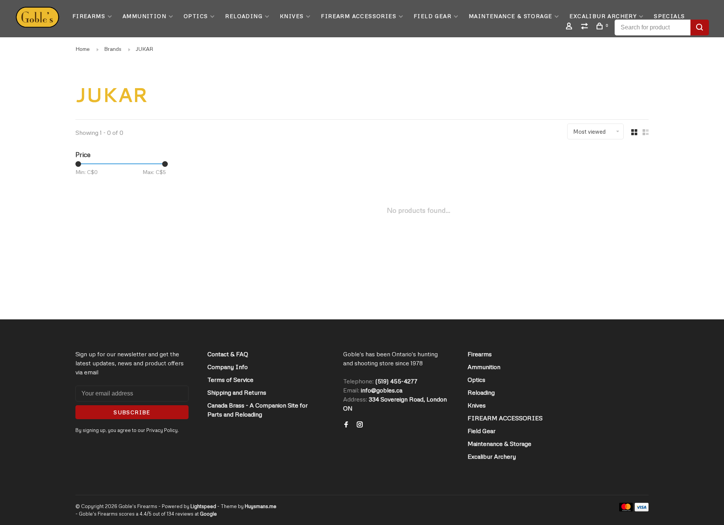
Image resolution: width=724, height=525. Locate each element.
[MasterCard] (626, 509)
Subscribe (132, 412)
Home (82, 49)
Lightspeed (203, 506)
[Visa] (642, 509)
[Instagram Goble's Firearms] (360, 425)
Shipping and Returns (236, 392)
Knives (292, 16)
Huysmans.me (260, 506)
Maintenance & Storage (510, 16)
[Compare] (585, 27)
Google (208, 514)
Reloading (243, 16)
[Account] (570, 27)
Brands (112, 49)
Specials (669, 16)
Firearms (88, 16)
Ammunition (144, 16)
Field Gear (432, 16)
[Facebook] (346, 425)
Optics (196, 16)
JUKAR (144, 49)
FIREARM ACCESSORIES (358, 16)
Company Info (227, 367)
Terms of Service (230, 379)
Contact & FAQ (227, 354)
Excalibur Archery (603, 16)
